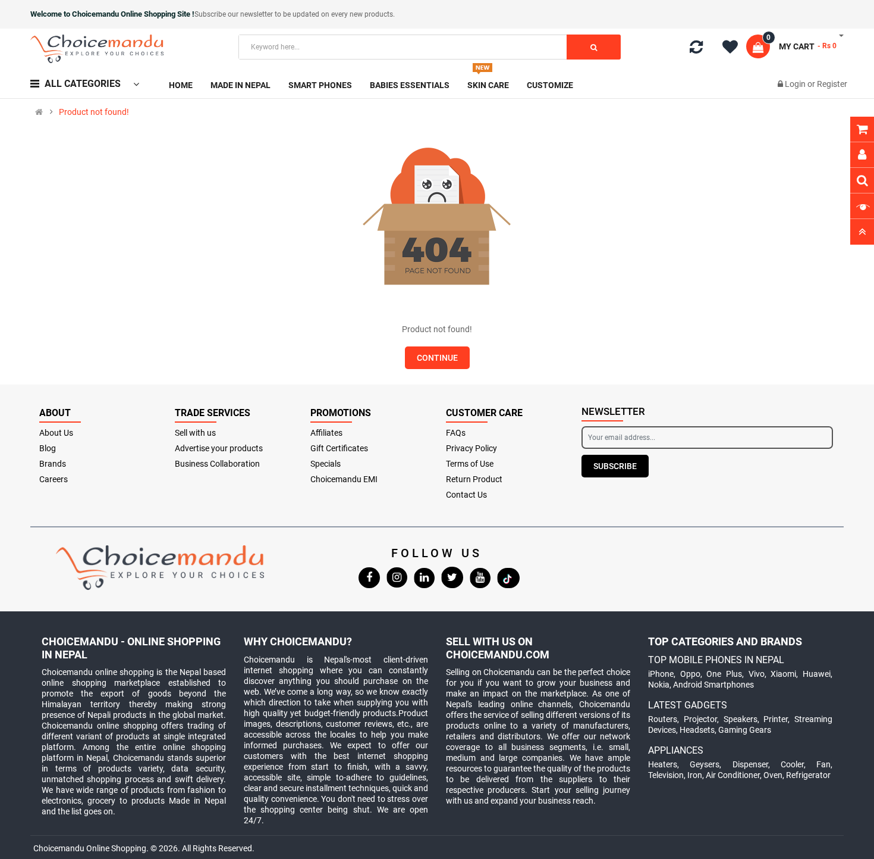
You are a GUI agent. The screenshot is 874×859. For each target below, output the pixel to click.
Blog (47, 448)
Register (832, 84)
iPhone (661, 674)
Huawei (817, 674)
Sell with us (195, 433)
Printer (775, 719)
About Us (56, 433)
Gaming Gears (744, 730)
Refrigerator (808, 775)
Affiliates (326, 433)
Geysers (704, 764)
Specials (325, 463)
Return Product (474, 479)
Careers (53, 479)
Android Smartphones (713, 684)
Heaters (662, 764)
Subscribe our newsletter (234, 14)
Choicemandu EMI (344, 479)
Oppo (690, 674)
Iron (694, 775)
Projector (700, 719)
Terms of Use (469, 463)
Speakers (740, 719)
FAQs (456, 433)
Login (796, 84)
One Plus (724, 674)
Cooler (792, 764)
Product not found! (94, 112)
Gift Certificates (339, 448)
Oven (772, 775)
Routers (662, 719)
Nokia (658, 684)
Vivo (757, 674)
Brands (52, 463)
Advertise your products (219, 448)
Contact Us (466, 494)
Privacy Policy (471, 448)
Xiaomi (783, 674)
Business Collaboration (217, 463)
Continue (437, 358)
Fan (823, 764)
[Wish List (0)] (734, 48)
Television (666, 775)
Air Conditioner (733, 775)
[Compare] (696, 49)
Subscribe (615, 466)
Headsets (697, 730)
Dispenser (750, 764)
